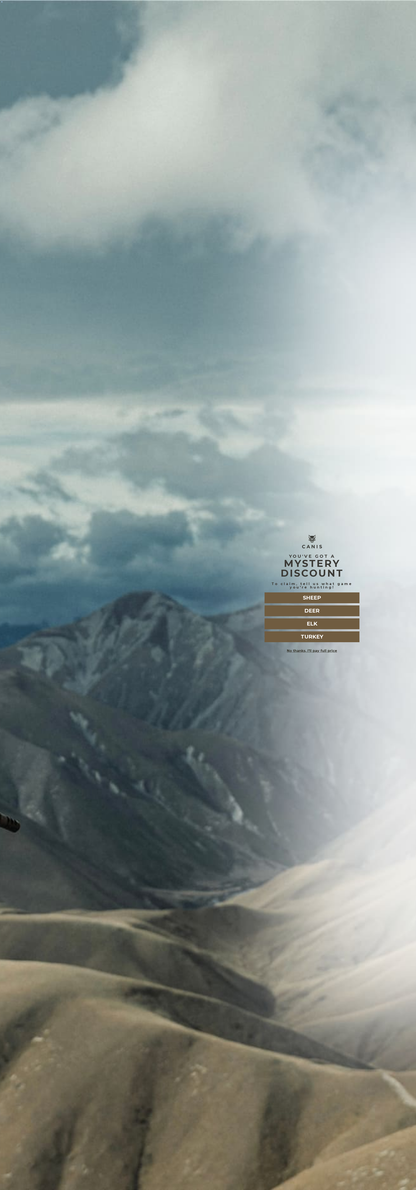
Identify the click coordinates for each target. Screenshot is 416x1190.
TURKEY (312, 637)
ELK (312, 624)
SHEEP (312, 598)
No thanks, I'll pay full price (312, 651)
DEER (312, 611)
